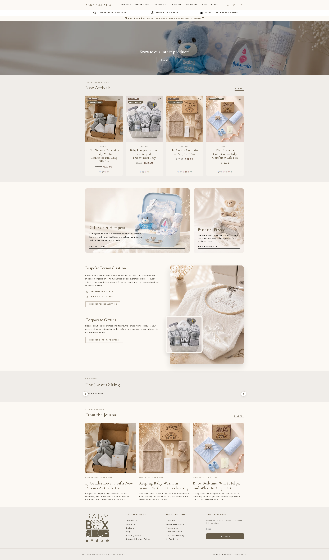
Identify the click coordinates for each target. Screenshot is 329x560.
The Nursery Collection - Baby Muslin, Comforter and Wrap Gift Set (104, 155)
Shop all (164, 60)
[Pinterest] (107, 540)
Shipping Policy (133, 535)
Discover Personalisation (103, 304)
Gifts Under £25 (174, 531)
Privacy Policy (240, 554)
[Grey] (102, 171)
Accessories (160, 5)
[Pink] (105, 171)
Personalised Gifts (175, 524)
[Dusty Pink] (188, 171)
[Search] (227, 4)
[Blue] (100, 171)
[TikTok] (97, 540)
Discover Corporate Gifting (104, 340)
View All (239, 89)
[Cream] (148, 171)
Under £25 (176, 5)
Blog (204, 5)
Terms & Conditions (222, 554)
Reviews (130, 528)
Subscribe (225, 536)
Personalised (142, 5)
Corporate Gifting (175, 535)
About (214, 5)
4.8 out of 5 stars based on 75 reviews (168, 18)
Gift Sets (126, 5)
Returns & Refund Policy (138, 539)
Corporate (191, 5)
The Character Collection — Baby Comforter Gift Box (225, 154)
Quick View (104, 139)
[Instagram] (92, 540)
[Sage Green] (191, 171)
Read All (239, 416)
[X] (102, 540)
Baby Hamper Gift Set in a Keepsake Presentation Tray (144, 154)
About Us (130, 524)
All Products (172, 539)
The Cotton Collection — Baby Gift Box (184, 152)
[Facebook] (86, 540)
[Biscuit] (108, 171)
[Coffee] (186, 171)
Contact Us (131, 520)
